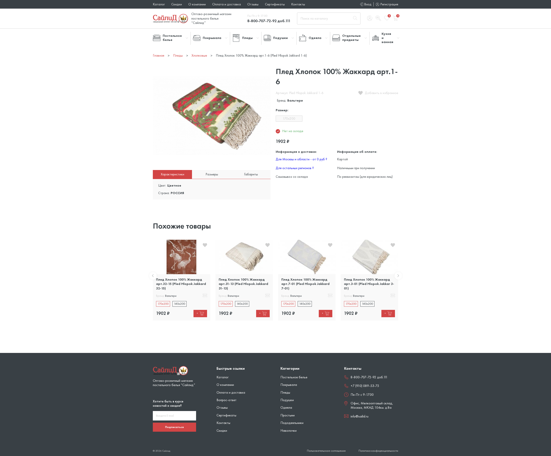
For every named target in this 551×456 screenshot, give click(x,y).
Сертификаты (275, 4)
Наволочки (288, 430)
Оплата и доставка (226, 4)
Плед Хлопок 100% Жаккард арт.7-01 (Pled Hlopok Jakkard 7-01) (305, 284)
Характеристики (172, 174)
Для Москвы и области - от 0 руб (301, 159)
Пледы (285, 392)
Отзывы (252, 4)
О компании (197, 4)
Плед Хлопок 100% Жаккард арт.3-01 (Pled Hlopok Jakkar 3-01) (369, 284)
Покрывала (288, 384)
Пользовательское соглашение (326, 451)
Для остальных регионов (295, 168)
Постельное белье (293, 377)
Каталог (159, 4)
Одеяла (286, 407)
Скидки (176, 4)
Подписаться (174, 427)
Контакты (298, 4)
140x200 (179, 304)
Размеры (212, 174)
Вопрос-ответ (227, 400)
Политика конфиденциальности (378, 451)
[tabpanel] (181, 280)
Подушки (287, 400)
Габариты (251, 174)
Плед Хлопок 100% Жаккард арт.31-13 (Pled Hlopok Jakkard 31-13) (243, 284)
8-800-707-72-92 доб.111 (269, 20)
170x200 (289, 118)
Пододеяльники (291, 422)
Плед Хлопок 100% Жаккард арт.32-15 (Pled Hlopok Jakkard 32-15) (181, 284)
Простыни (287, 415)
